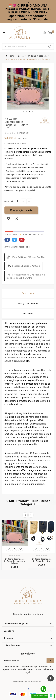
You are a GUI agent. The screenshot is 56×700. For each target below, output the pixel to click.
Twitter (14, 240)
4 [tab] (32, 111)
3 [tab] (29, 111)
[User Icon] (44, 33)
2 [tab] (26, 111)
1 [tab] (23, 111)
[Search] (49, 46)
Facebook (7, 240)
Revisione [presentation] (28, 313)
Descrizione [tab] (28, 293)
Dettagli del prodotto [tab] (28, 303)
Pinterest (22, 240)
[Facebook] (29, 689)
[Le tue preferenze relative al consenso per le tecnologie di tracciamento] (51, 695)
